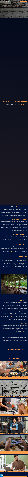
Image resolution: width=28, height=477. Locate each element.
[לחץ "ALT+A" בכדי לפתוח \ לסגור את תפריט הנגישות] (1, 475)
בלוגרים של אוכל (23, 331)
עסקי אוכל (20, 104)
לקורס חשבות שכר (12, 316)
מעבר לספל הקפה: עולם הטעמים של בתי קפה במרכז (14, 396)
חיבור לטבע (11, 251)
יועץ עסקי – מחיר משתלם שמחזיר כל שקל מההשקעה (14, 471)
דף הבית (23, 104)
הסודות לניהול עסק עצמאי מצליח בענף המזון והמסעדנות (14, 433)
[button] (14, 1)
